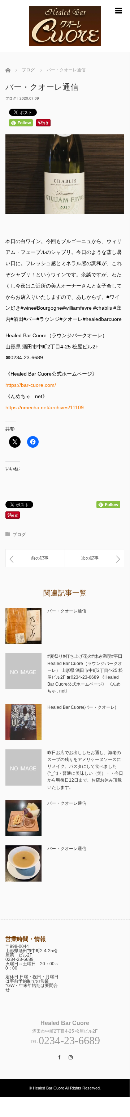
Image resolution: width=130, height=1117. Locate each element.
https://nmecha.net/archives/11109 (44, 407)
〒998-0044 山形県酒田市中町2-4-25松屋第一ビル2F (31, 951)
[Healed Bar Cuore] (65, 49)
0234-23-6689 (19, 959)
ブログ (10, 98)
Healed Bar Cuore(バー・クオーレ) (81, 707)
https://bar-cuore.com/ (30, 385)
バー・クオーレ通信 (66, 611)
